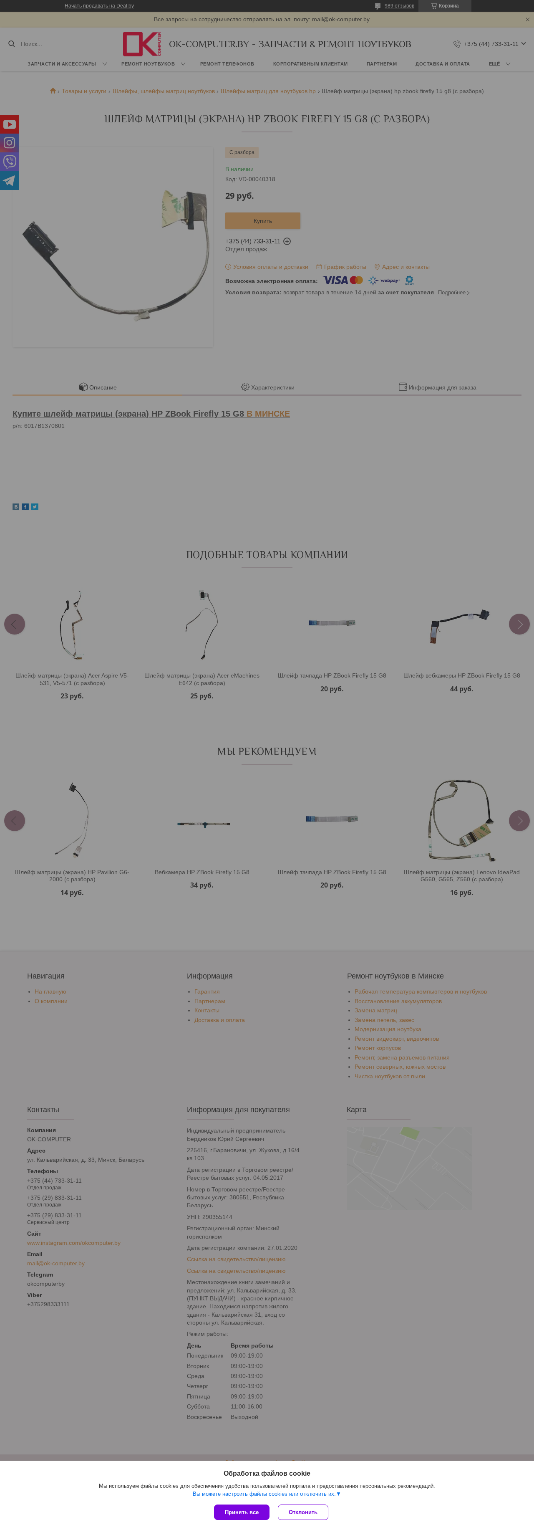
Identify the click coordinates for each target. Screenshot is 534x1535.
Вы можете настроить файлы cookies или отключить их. (264, 1494)
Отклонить (303, 1512)
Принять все (242, 1512)
